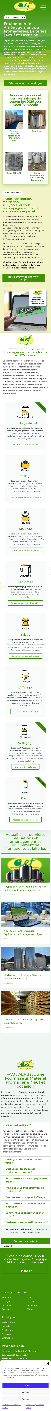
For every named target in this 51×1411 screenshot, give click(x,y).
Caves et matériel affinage (25, 711)
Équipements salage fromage (25, 656)
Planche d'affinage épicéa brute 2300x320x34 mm (14, 136)
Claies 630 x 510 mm (14, 174)
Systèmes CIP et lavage (25, 767)
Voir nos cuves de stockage (25, 444)
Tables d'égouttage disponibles (25, 603)
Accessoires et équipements (25, 820)
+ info (14, 119)
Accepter (25, 1385)
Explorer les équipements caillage (25, 497)
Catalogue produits (14, 1292)
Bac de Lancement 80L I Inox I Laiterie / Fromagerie (37, 176)
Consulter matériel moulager (25, 550)
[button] (47, 1363)
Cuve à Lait (37, 131)
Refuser (25, 1392)
